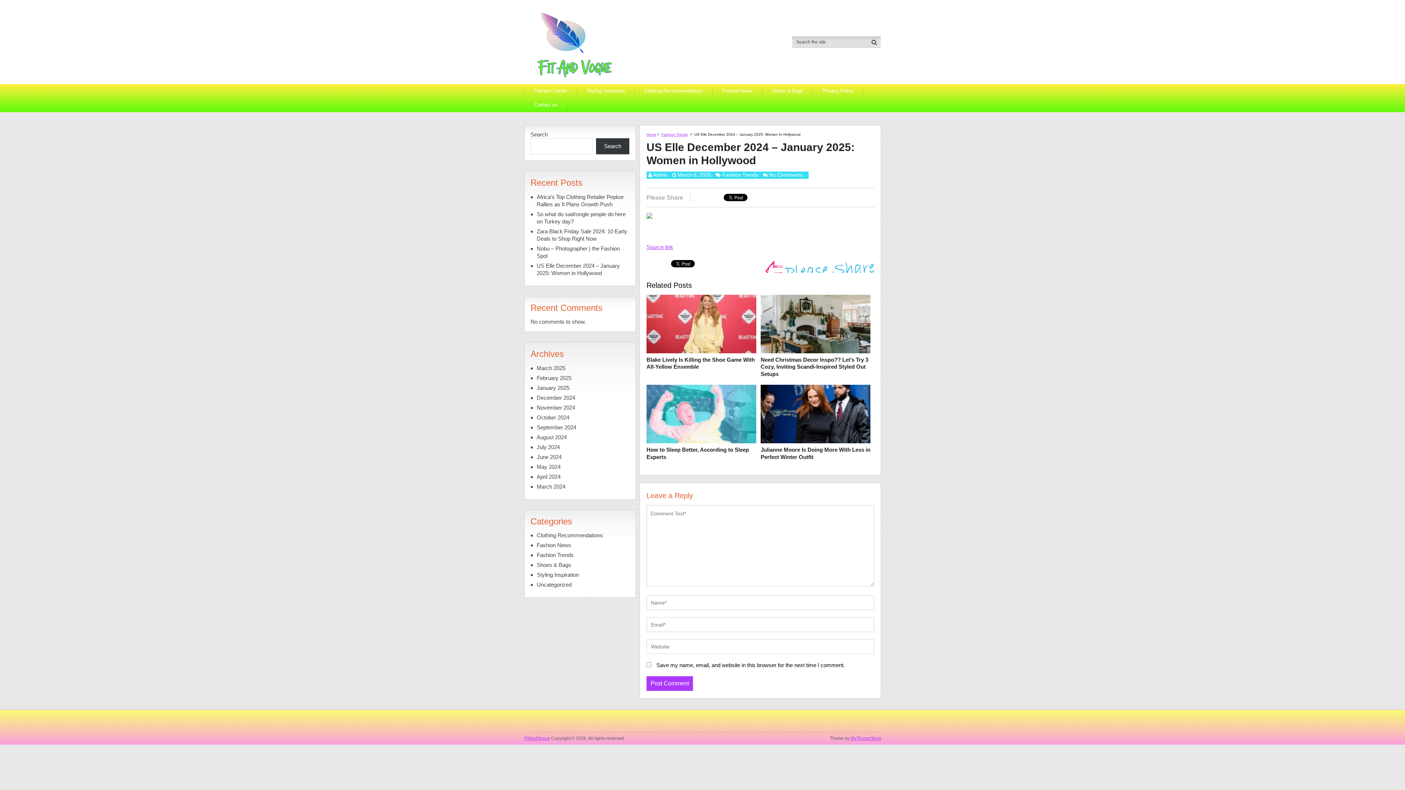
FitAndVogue (537, 738)
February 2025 (554, 378)
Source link (660, 247)
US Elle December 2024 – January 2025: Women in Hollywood (578, 269)
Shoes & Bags (787, 91)
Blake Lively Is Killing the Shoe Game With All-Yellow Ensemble (701, 363)
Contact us (545, 105)
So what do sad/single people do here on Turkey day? (581, 218)
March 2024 (551, 487)
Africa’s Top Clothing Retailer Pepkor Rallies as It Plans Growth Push (580, 200)
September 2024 (556, 427)
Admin (660, 175)
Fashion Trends (550, 91)
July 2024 (548, 447)
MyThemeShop (866, 738)
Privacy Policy (838, 91)
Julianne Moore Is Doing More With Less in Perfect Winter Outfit (815, 453)
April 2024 (549, 477)
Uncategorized (554, 585)
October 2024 (553, 417)
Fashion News (738, 91)
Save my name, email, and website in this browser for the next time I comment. (750, 665)
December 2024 (556, 398)
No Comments (785, 175)
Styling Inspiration (606, 91)
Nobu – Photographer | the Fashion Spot (578, 252)
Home (651, 134)
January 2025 (553, 388)
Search (539, 134)
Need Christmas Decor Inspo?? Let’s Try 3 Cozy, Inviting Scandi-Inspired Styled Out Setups (814, 367)
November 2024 (556, 408)
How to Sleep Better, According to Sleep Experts (698, 453)
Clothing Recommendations (674, 91)
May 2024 (549, 467)
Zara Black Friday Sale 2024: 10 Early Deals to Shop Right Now (582, 235)
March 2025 (551, 368)
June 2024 (549, 457)
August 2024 (552, 437)
